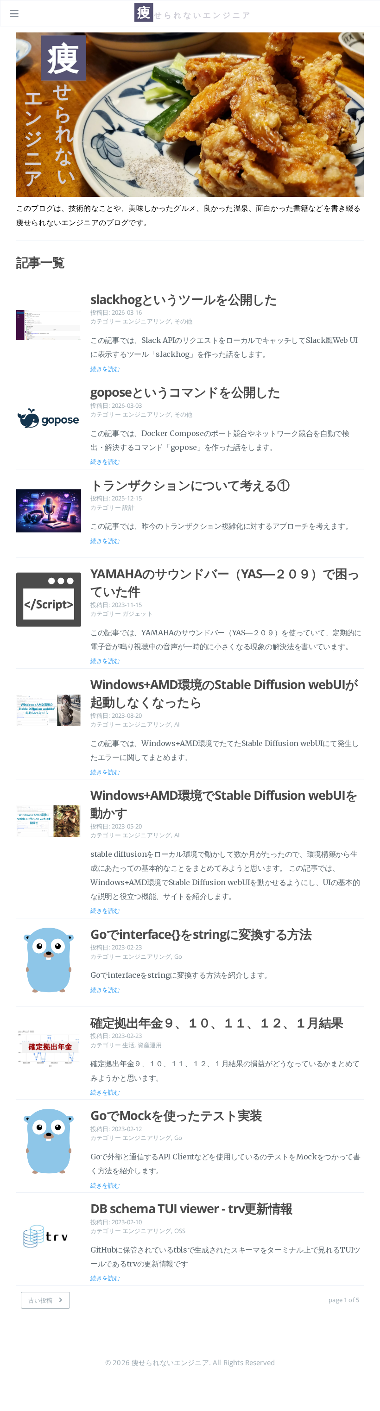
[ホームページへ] (190, 21)
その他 (183, 321)
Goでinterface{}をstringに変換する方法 (200, 934)
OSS (179, 1231)
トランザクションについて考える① (189, 485)
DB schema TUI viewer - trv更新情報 (191, 1208)
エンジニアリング (146, 321)
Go (178, 956)
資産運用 (150, 1045)
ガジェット (137, 613)
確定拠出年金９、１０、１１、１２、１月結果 (216, 1022)
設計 (128, 507)
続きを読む (105, 369)
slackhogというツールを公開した (183, 299)
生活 (128, 1045)
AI (177, 724)
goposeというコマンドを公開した (185, 392)
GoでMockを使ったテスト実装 (176, 1115)
